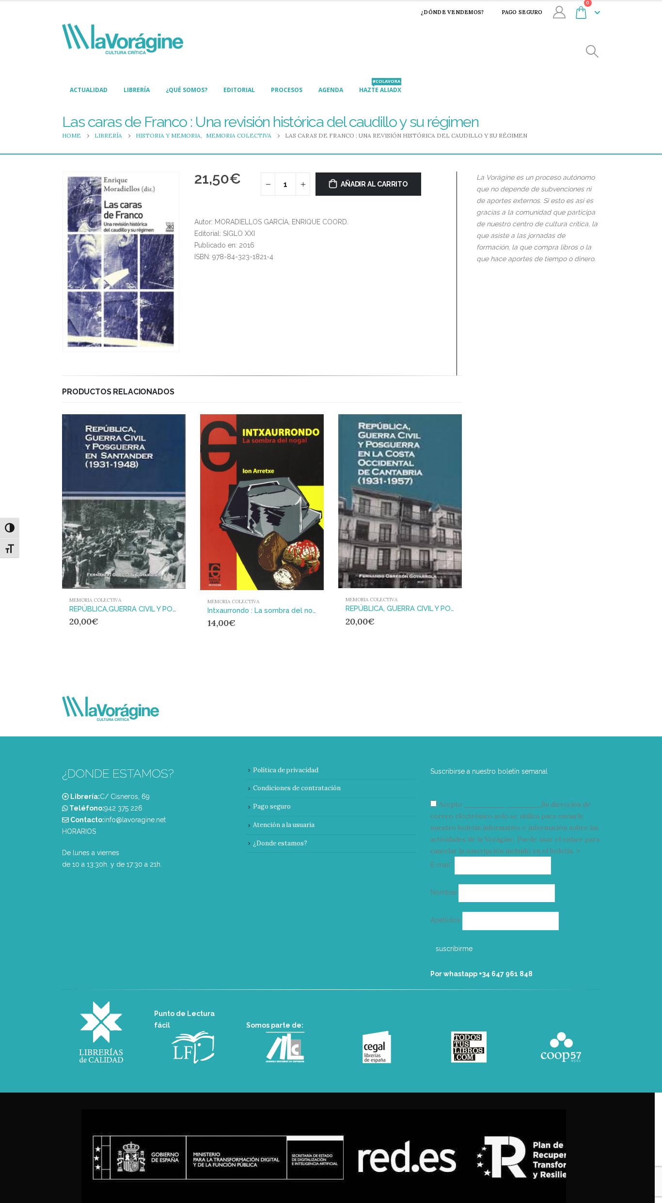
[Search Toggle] (592, 51)
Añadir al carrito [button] (160, 430)
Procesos (286, 90)
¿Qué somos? (186, 90)
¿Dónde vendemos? (452, 12)
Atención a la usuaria (284, 825)
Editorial (239, 90)
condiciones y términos (501, 804)
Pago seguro (522, 12)
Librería (137, 90)
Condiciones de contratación (297, 788)
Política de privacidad (285, 770)
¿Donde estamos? (280, 843)
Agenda (330, 90)
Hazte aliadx (380, 87)
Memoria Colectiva (95, 600)
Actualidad (89, 90)
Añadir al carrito (374, 184)
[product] (124, 501)
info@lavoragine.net (135, 820)
